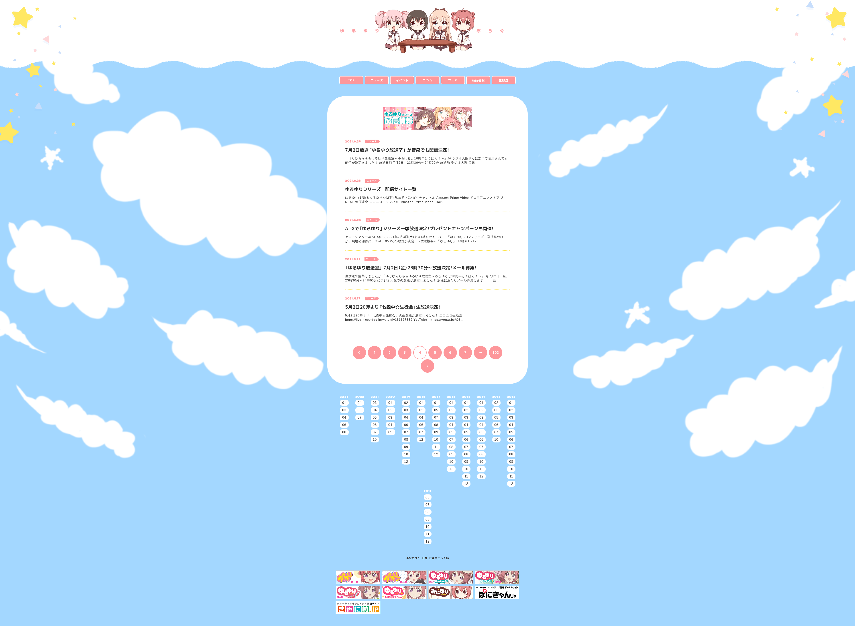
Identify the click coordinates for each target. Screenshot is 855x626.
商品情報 (478, 80)
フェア (453, 80)
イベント (402, 80)
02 (390, 410)
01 (344, 403)
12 (406, 461)
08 (344, 432)
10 (375, 439)
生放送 (504, 80)
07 (360, 417)
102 (495, 352)
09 (390, 432)
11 (436, 447)
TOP (351, 80)
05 (375, 417)
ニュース (376, 80)
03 (344, 410)
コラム (427, 80)
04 (344, 417)
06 (344, 425)
